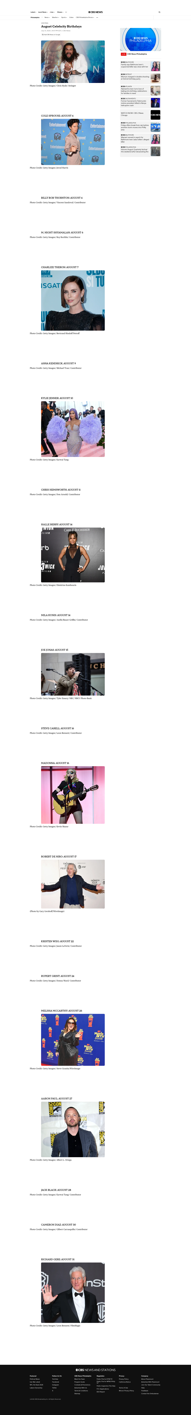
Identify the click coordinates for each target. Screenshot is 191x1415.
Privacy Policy (124, 1379)
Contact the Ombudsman (150, 1393)
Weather (55, 17)
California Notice (125, 1382)
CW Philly (44, 23)
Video (71, 17)
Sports (63, 17)
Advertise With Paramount (150, 1382)
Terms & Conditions (81, 1391)
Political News (35, 1379)
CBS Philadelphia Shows (84, 17)
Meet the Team (79, 1379)
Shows (59, 12)
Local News (42, 12)
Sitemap (77, 1393)
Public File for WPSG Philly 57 (106, 1382)
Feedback (144, 1391)
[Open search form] (159, 12)
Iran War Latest (35, 1382)
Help (143, 1388)
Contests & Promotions (82, 1385)
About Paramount (147, 1379)
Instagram (55, 1385)
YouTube (55, 1379)
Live (52, 12)
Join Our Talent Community (150, 1385)
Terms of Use (123, 1388)
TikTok (54, 1388)
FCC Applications (103, 1389)
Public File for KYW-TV (104, 1379)
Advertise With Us (80, 1388)
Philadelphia (35, 18)
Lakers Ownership (36, 1388)
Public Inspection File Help (106, 1386)
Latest (33, 12)
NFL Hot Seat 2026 (36, 1385)
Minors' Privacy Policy (126, 1391)
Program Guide (79, 1382)
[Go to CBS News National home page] (95, 12)
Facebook (55, 1382)
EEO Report (101, 1392)
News (47, 17)
